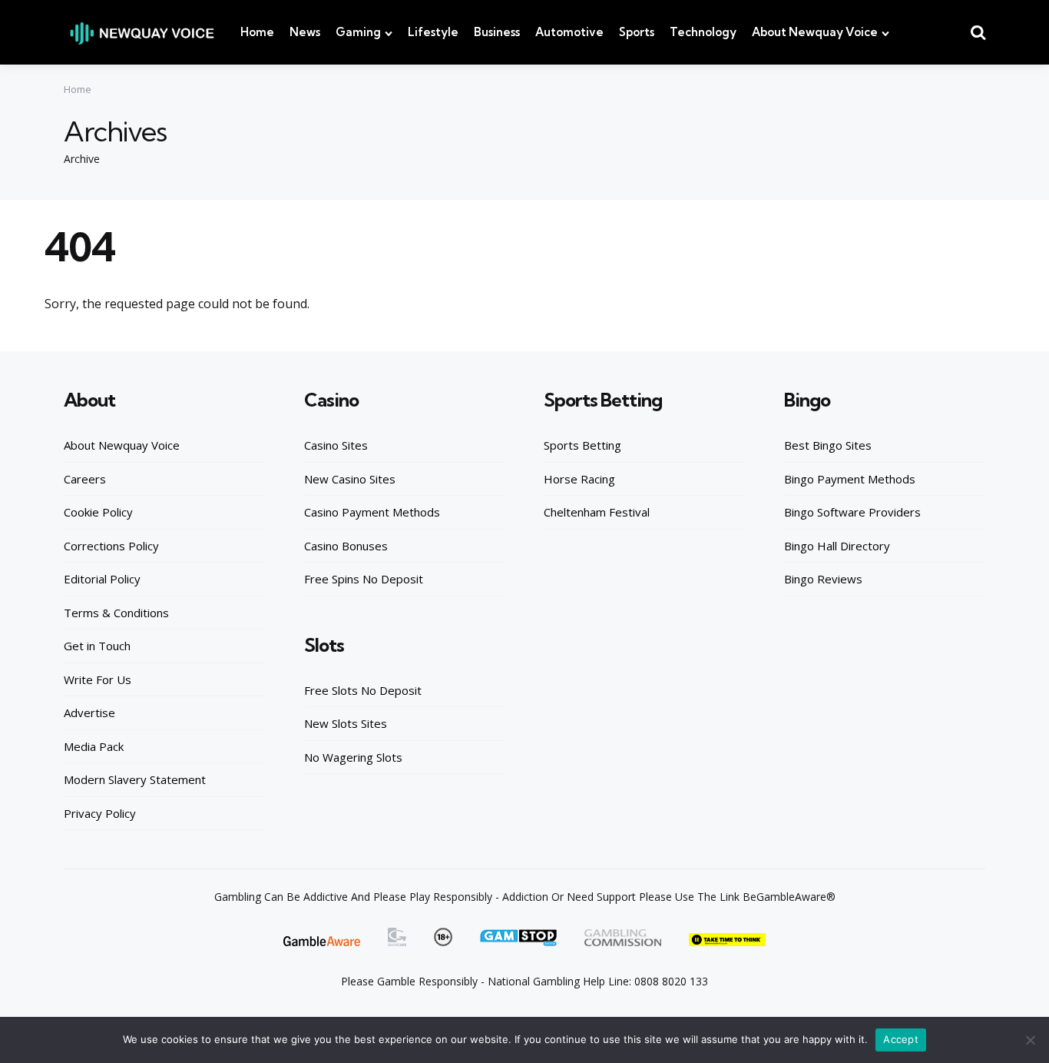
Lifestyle (433, 32)
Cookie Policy (98, 512)
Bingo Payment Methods (849, 479)
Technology (703, 32)
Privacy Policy (100, 813)
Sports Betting (582, 445)
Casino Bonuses (346, 545)
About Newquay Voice (815, 32)
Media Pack (94, 746)
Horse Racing (579, 479)
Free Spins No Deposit (363, 578)
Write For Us (97, 679)
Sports (636, 32)
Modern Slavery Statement (135, 779)
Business (497, 32)
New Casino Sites (349, 479)
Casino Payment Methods (372, 512)
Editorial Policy (102, 578)
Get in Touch (97, 645)
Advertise (89, 712)
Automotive (569, 32)
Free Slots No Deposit (363, 690)
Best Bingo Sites (828, 445)
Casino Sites (336, 445)
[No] (1029, 1040)
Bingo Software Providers (852, 512)
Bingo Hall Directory (837, 545)
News (305, 32)
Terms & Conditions (116, 612)
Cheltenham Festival (597, 512)
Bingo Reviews (823, 578)
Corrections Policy (111, 545)
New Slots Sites (345, 723)
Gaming (358, 32)
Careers (85, 479)
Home (257, 32)
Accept (900, 1039)
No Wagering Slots (353, 757)
